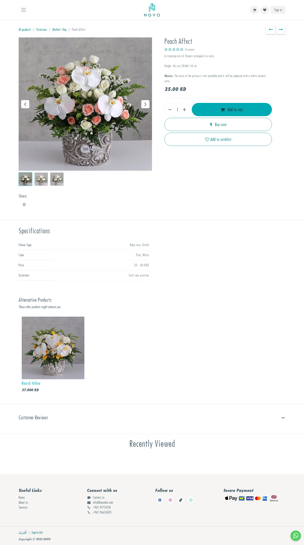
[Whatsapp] (191, 500)
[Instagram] (170, 500)
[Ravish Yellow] (53, 348)
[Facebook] (160, 500)
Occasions (41, 29)
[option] (152, 355)
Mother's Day (59, 29)
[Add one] (185, 109)
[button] (25, 104)
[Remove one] (169, 109)
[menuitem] (23, 532)
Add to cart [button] (234, 109)
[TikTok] (181, 500)
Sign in (278, 10)
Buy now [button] (220, 124)
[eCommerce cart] (254, 10)
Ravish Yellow (31, 383)
